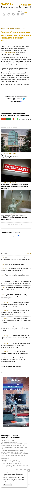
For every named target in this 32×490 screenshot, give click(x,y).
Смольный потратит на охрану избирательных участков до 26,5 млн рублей (15, 337)
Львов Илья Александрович (9, 236)
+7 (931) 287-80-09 (7, 463)
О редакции (5, 435)
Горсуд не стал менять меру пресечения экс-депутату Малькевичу (15, 156)
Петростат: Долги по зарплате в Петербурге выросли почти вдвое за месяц (16, 320)
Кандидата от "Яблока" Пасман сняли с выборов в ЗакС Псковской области (16, 269)
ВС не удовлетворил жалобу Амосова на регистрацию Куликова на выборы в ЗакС (15, 259)
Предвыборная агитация (10, 437)
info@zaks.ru (17, 463)
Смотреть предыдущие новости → (16, 366)
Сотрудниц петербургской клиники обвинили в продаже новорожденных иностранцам (14, 217)
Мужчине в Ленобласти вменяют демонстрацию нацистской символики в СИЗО (15, 312)
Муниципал (5, 28)
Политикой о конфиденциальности (12, 482)
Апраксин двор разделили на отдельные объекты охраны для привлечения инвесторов (15, 345)
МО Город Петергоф (25, 119)
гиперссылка (18, 447)
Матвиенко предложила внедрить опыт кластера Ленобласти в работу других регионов (15, 304)
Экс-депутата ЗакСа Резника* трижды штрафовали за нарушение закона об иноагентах (14, 186)
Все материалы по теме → (16, 224)
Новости (4, 254)
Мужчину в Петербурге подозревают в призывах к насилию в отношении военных (16, 282)
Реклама (15, 435)
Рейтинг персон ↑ (16, 373)
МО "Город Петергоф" (8, 52)
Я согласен (7, 484)
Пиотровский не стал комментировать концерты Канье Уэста (14, 352)
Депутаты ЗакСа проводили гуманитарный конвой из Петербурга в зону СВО (13, 360)
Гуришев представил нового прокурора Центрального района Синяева (14, 329)
